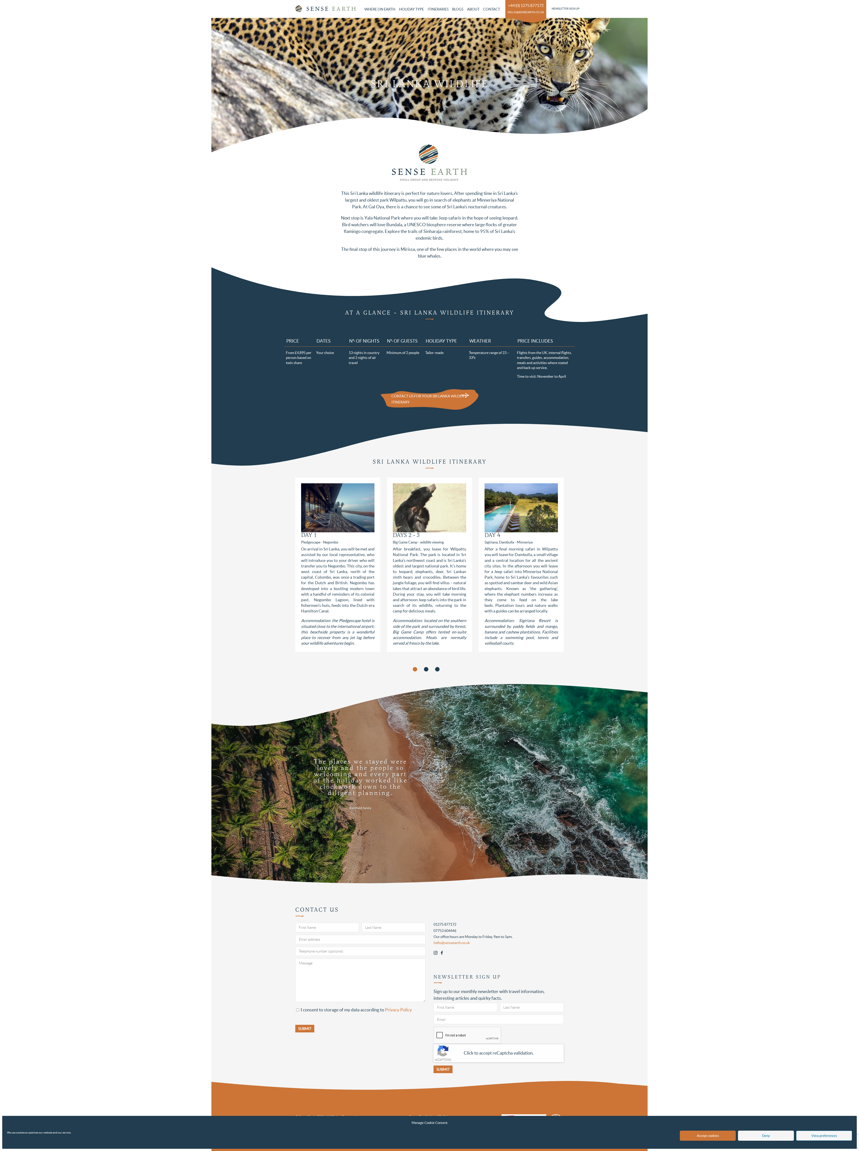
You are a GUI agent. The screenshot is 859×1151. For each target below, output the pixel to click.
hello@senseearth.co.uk (526, 12)
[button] (415, 669)
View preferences (824, 1136)
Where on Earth (379, 9)
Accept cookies (708, 1136)
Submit (443, 1069)
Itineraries (438, 9)
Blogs (457, 9)
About (473, 9)
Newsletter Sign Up (565, 8)
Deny (766, 1136)
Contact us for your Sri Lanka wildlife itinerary (429, 399)
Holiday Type (411, 9)
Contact (491, 9)
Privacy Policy (398, 1009)
